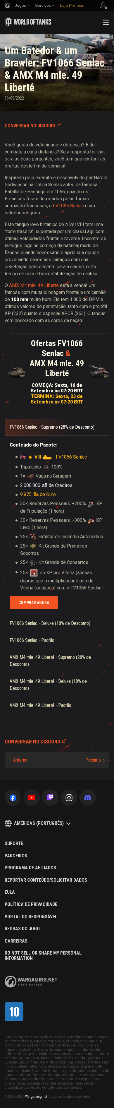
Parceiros (16, 856)
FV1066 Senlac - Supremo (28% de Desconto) (52, 427)
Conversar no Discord (30, 126)
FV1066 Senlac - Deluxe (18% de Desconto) (50, 623)
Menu (105, 22)
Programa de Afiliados (30, 868)
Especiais (50, 41)
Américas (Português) (39, 823)
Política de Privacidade (31, 904)
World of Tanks (28, 22)
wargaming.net (31, 981)
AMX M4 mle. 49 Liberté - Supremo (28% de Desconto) (50, 660)
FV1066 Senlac (68, 205)
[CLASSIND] (14, 1011)
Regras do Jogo (22, 928)
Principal (12, 41)
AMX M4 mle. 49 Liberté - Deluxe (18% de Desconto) (48, 684)
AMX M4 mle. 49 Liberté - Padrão (40, 705)
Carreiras (16, 941)
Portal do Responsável (31, 916)
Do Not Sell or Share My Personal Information (43, 955)
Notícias (31, 41)
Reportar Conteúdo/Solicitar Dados (46, 880)
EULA (10, 892)
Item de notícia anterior (18, 760)
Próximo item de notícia (95, 760)
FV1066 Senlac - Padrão (32, 640)
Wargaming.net (36, 1097)
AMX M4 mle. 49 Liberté (34, 285)
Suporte (14, 843)
